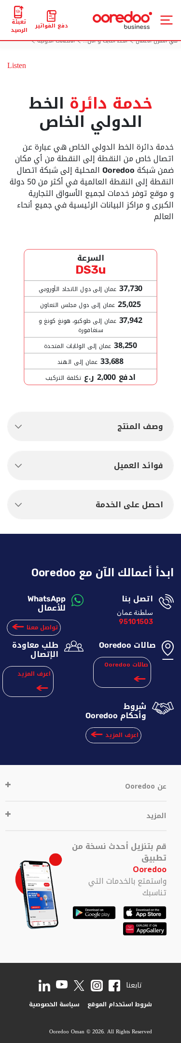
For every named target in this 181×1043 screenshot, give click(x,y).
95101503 (136, 622)
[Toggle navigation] (166, 20)
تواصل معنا (42, 627)
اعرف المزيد (34, 673)
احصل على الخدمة (129, 504)
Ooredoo (150, 869)
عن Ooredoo (146, 786)
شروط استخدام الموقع (119, 1004)
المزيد (156, 816)
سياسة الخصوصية (54, 1004)
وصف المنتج (140, 426)
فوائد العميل (138, 465)
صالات (126, 664)
